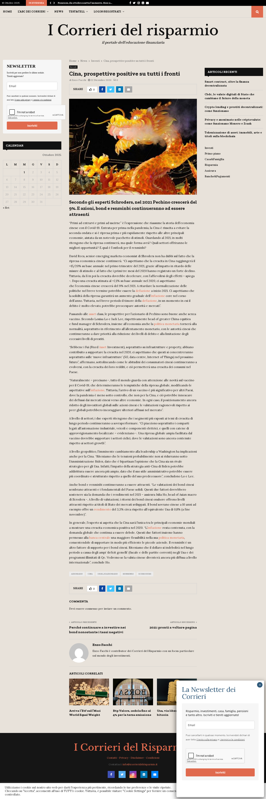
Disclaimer (137, 757)
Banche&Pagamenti (217, 176)
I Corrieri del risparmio (133, 30)
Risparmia (211, 165)
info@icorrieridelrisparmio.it (140, 764)
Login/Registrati (107, 11)
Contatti (112, 757)
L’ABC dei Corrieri (31, 11)
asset (92, 314)
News (58, 11)
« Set (6, 207)
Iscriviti (32, 125)
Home (7, 11)
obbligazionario (108, 574)
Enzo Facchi (79, 80)
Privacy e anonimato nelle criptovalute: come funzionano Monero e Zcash (233, 121)
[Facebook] (111, 774)
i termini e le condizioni (42, 100)
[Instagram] (133, 774)
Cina (90, 574)
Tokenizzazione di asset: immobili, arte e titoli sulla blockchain (233, 134)
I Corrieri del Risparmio (133, 747)
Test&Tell (77, 11)
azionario (77, 574)
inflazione (158, 296)
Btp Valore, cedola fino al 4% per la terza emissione (132, 713)
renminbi (128, 574)
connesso (91, 608)
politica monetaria (167, 324)
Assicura (210, 170)
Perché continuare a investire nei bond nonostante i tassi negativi (97, 629)
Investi (73, 67)
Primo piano (213, 153)
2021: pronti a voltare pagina (173, 627)
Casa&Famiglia (214, 159)
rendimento (102, 509)
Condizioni (152, 757)
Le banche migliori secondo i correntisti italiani (86, 3)
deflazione (143, 291)
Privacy (123, 757)
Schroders (144, 574)
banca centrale (99, 537)
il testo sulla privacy (23, 100)
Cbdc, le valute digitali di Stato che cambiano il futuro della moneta (229, 96)
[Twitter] (122, 774)
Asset (103, 347)
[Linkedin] (143, 774)
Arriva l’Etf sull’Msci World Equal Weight (85, 713)
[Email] (154, 774)
